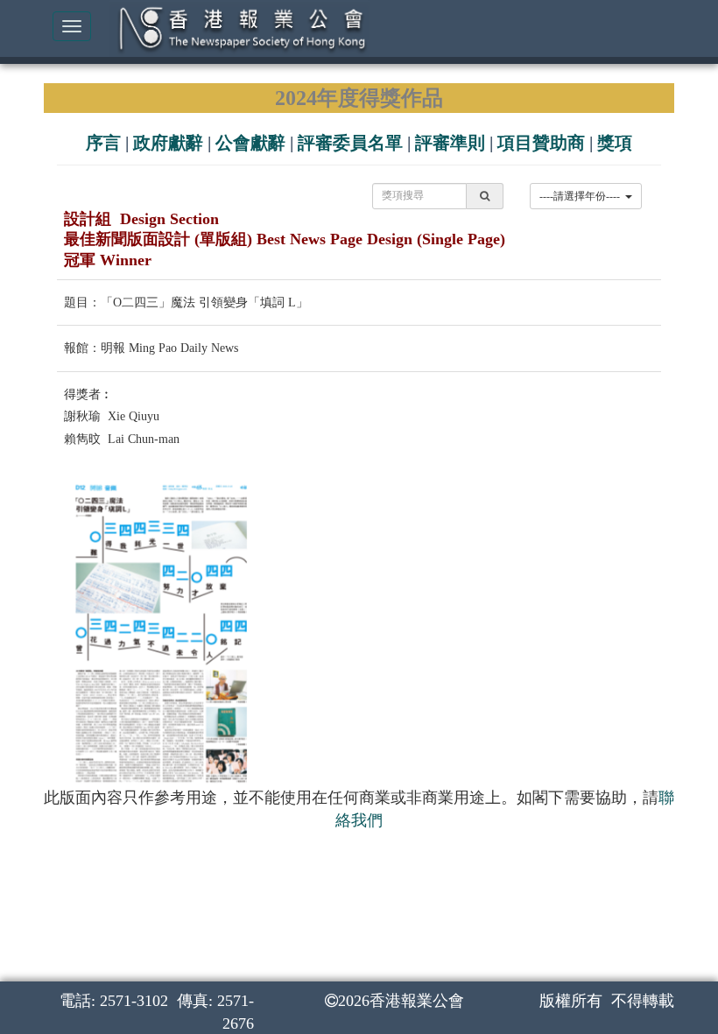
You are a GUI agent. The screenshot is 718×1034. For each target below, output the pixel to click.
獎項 (614, 142)
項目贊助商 (541, 142)
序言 (103, 142)
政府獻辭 (168, 142)
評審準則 (450, 142)
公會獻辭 (250, 142)
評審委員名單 (350, 142)
